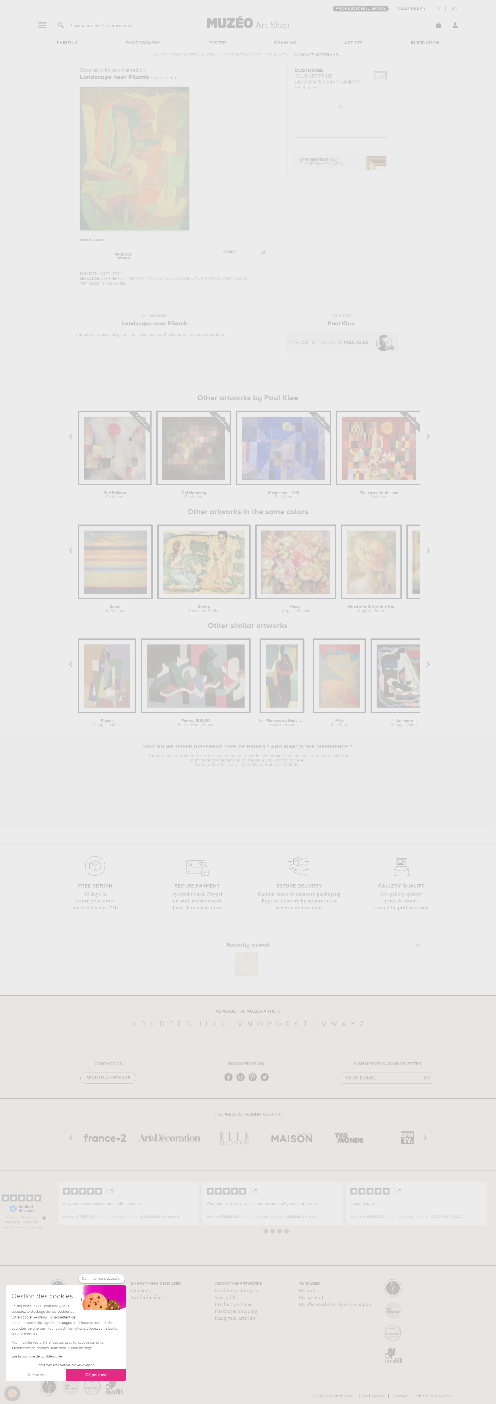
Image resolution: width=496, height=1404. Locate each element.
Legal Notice (372, 1396)
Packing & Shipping (236, 1311)
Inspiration (425, 43)
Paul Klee (277, 55)
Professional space (361, 8)
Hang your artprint (235, 1318)
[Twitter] (266, 1081)
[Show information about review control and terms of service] (44, 1218)
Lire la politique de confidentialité (36, 1356)
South (115, 609)
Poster (217, 43)
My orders (309, 1290)
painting (112, 335)
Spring (204, 609)
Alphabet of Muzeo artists (248, 1011)
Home (159, 55)
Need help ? (411, 8)
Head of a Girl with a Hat (371, 609)
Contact (400, 1396)
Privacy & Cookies (433, 1396)
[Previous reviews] (54, 1204)
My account (311, 1297)
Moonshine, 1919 (283, 495)
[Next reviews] (491, 1204)
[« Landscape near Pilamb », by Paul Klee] (246, 964)
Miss (339, 723)
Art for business (148, 1297)
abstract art (204, 335)
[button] (12, 1393)
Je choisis (35, 1375)
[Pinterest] (254, 1081)
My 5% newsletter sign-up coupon (335, 1304)
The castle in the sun (379, 495)
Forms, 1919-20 (195, 723)
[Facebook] (230, 1081)
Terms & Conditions (332, 1396)
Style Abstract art (242, 55)
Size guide (226, 1297)
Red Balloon (115, 495)
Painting (67, 43)
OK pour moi (96, 1375)
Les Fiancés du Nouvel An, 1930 (281, 723)
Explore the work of (329, 342)
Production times (233, 1304)
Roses (295, 609)
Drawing (285, 43)
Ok (427, 1078)
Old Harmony (193, 495)
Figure (107, 723)
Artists (353, 43)
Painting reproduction (194, 55)
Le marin (405, 723)
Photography (143, 43)
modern (143, 335)
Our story (141, 1290)
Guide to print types (236, 1290)
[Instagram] (242, 1081)
